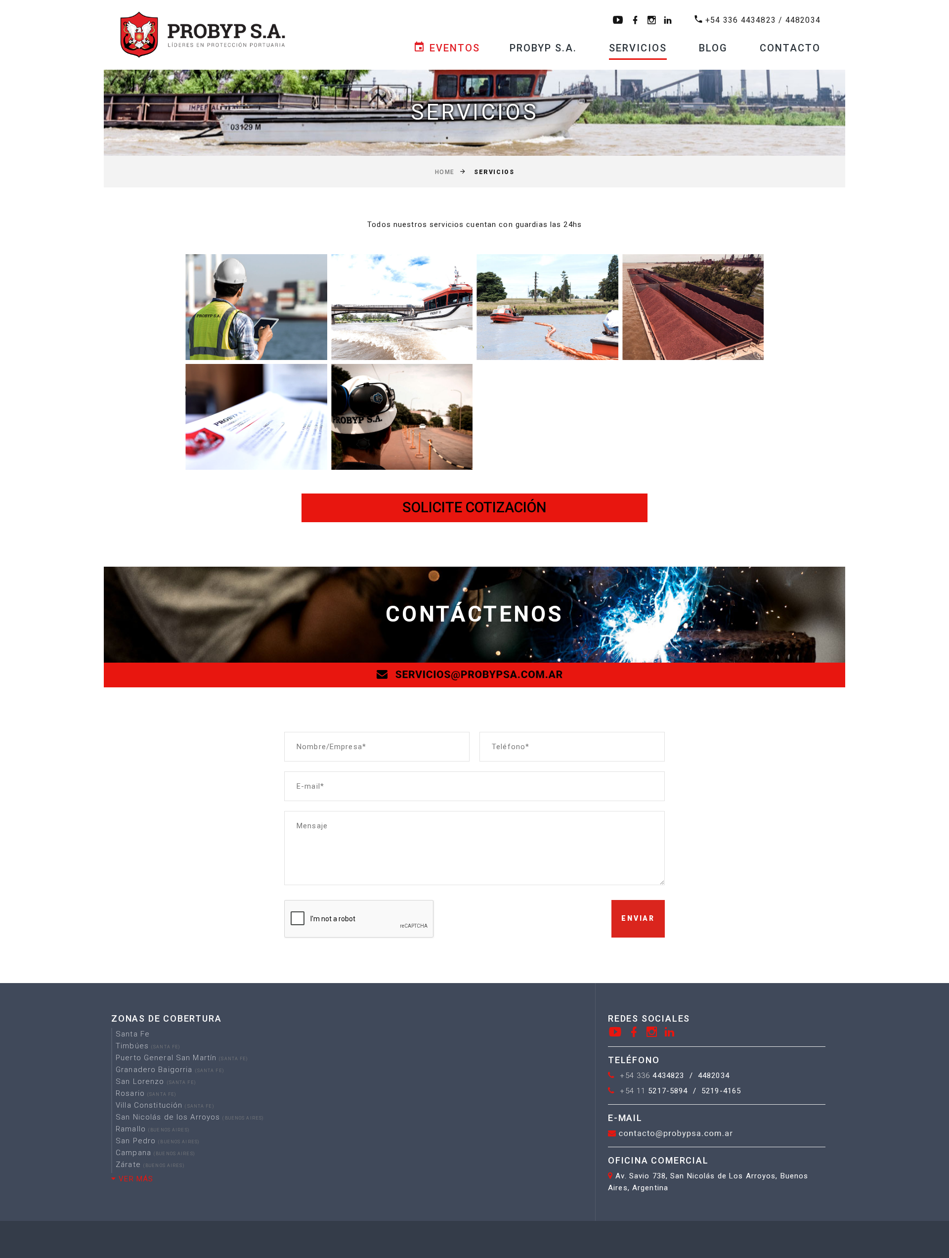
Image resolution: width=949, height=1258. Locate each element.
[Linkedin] (669, 1032)
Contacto (790, 48)
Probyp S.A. (543, 48)
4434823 (652, 1075)
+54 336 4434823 (740, 20)
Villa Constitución (165, 1105)
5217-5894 (654, 1090)
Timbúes (148, 1045)
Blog (713, 48)
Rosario (146, 1093)
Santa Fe (133, 1034)
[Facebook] (634, 1032)
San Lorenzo (156, 1081)
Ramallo (152, 1128)
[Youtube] (615, 1032)
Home (445, 172)
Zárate (150, 1164)
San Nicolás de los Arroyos (189, 1117)
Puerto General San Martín (182, 1057)
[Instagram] (652, 1032)
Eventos (453, 48)
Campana (155, 1152)
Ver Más (134, 1178)
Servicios (638, 48)
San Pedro (157, 1140)
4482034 (802, 20)
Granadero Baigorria (170, 1069)
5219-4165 (721, 1090)
